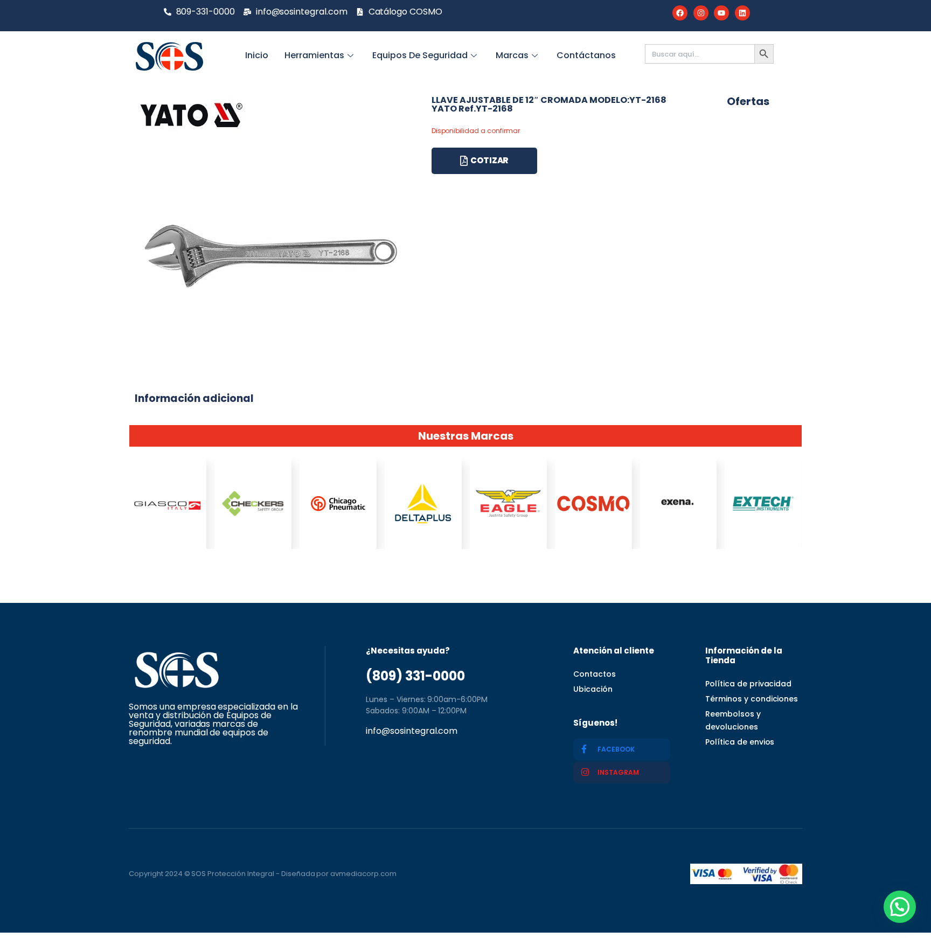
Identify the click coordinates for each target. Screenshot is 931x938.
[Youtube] (721, 12)
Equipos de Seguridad (420, 55)
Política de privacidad (748, 683)
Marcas (512, 55)
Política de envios (739, 741)
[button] (900, 907)
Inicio (256, 55)
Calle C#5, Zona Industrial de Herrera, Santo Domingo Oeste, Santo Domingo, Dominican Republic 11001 (447, 765)
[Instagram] (700, 12)
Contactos (594, 674)
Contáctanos (586, 55)
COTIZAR (489, 160)
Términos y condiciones (751, 698)
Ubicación (593, 689)
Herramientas (314, 55)
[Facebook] (679, 12)
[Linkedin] (742, 12)
